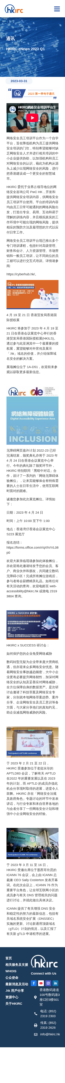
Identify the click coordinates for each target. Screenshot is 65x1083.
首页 (8, 958)
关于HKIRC (13, 1003)
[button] (57, 9)
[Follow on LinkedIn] (55, 983)
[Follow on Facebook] (34, 983)
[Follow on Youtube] (41, 983)
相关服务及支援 (16, 964)
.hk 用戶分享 (14, 990)
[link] (47, 998)
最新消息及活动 (16, 984)
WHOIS (10, 971)
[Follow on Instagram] (48, 983)
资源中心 (11, 997)
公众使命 (11, 977)
